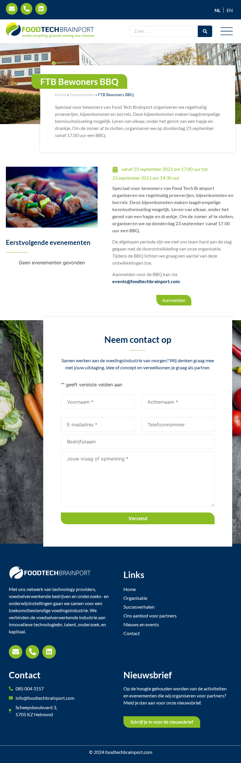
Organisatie (135, 598)
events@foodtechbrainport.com (146, 281)
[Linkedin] (49, 652)
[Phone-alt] (32, 652)
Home (60, 94)
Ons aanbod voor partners (150, 615)
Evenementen (82, 94)
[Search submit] (205, 31)
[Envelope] (15, 652)
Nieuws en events (141, 624)
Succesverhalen (139, 607)
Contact (131, 633)
